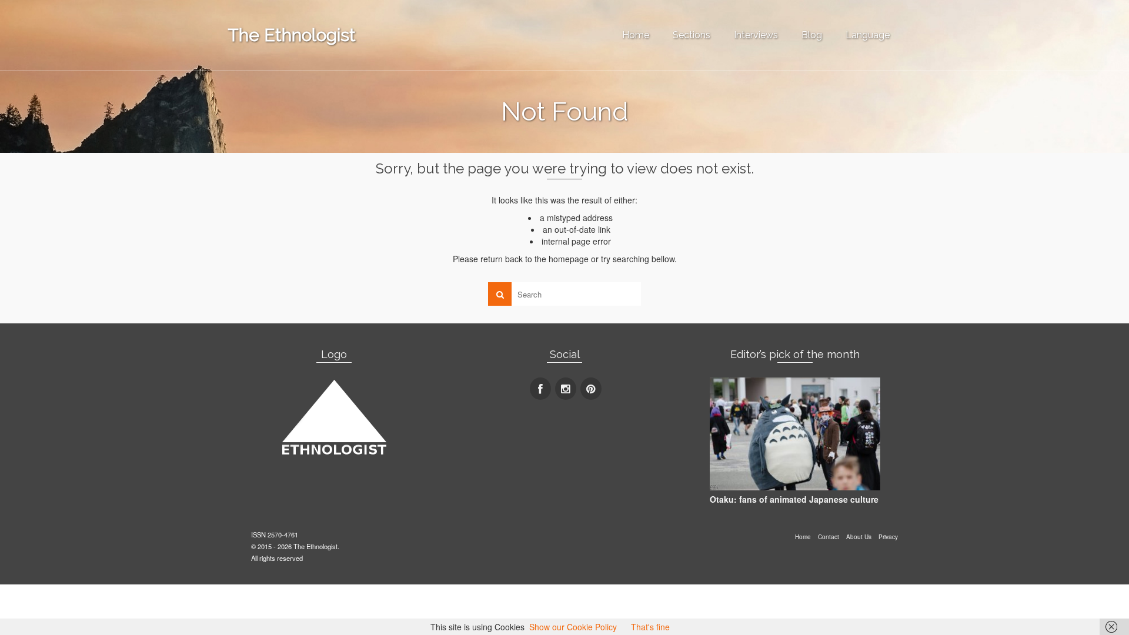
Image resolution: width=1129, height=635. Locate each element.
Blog (811, 35)
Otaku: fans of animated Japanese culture (794, 499)
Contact (828, 537)
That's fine (650, 627)
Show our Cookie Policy (573, 627)
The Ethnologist (292, 35)
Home (635, 35)
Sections (691, 35)
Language (868, 35)
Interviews (756, 35)
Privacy (888, 537)
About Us (858, 537)
